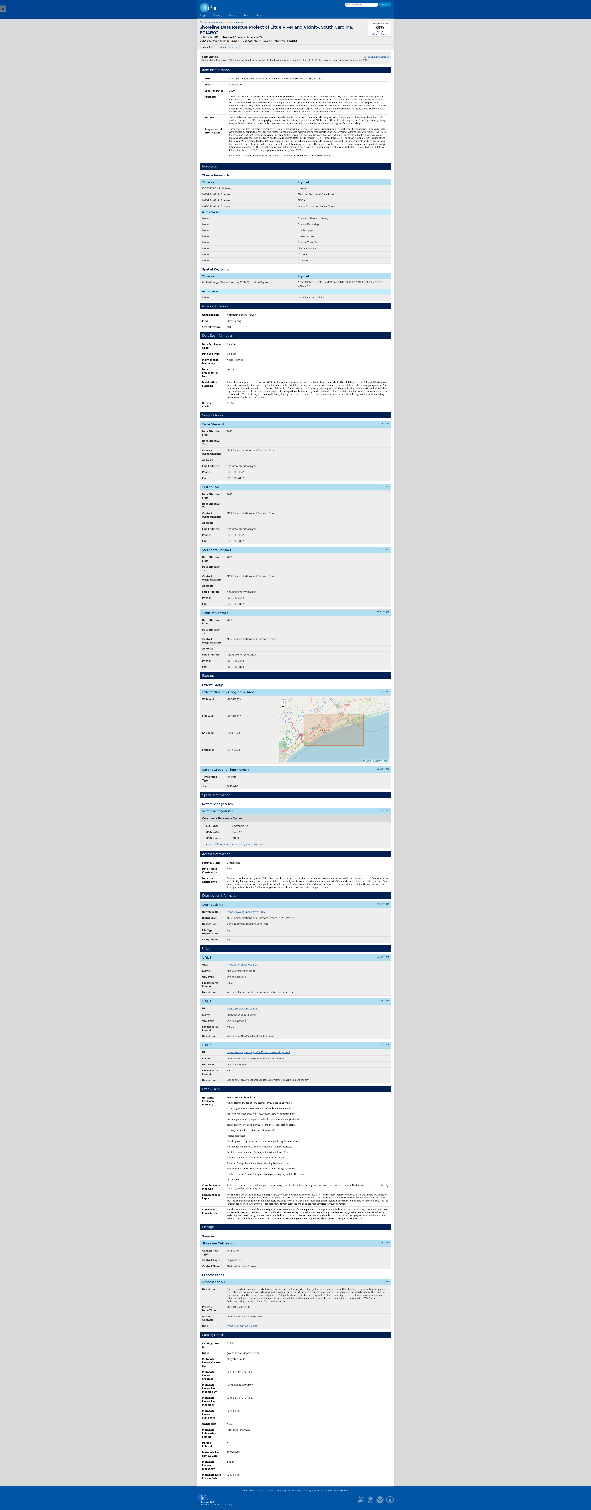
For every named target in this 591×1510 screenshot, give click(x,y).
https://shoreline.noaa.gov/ (242, 964)
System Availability (293, 1490)
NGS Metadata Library (213, 22)
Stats (247, 15)
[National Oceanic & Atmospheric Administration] (380, 1503)
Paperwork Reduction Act (336, 1490)
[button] (283, 702)
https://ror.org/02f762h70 (242, 1326)
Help (259, 15)
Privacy (307, 1490)
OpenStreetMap (381, 760)
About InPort (249, 1490)
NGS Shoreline (236, 22)
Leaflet (368, 760)
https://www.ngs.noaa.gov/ (242, 1008)
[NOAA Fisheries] (370, 1503)
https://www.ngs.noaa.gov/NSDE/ (246, 912)
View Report (381, 34)
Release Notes (274, 1490)
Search (233, 15)
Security (318, 1490)
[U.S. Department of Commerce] (390, 1503)
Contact (261, 1490)
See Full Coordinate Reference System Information (237, 844)
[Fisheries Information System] (360, 1503)
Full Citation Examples (378, 56)
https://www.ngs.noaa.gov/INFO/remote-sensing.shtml (258, 1052)
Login (203, 15)
